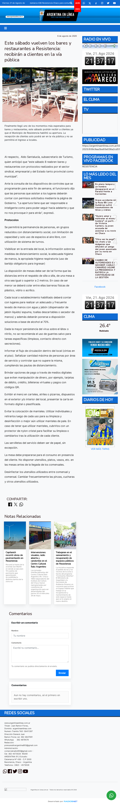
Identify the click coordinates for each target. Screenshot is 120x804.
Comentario (16, 643)
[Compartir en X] (15, 504)
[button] (71, 3)
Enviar (62, 672)
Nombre (14, 631)
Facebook (100, 286)
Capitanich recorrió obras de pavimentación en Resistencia (14, 556)
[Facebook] (96, 3)
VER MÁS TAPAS (100, 448)
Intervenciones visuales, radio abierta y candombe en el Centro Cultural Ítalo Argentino (39, 559)
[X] (90, 3)
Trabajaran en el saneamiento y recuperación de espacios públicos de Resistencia (65, 558)
